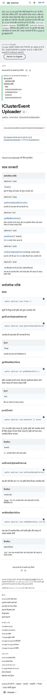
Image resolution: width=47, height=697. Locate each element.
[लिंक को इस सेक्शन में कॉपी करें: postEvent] (15, 410)
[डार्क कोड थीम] (43, 298)
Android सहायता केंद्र (8, 658)
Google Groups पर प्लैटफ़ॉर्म (11, 641)
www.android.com (8, 665)
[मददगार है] (26, 70)
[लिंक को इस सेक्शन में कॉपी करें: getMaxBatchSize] (22, 362)
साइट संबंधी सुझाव (9, 687)
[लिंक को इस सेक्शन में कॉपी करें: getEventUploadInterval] (28, 317)
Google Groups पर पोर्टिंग (10, 648)
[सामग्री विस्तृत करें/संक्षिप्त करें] (28, 75)
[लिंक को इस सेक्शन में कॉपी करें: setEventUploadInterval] (28, 463)
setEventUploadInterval (14, 252)
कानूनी (25, 684)
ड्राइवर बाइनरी (6, 617)
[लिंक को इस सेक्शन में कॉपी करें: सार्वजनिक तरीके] (23, 285)
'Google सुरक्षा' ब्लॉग (8, 637)
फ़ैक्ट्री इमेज (5, 613)
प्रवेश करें (41, 3)
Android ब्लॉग (6, 634)
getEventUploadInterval (14, 203)
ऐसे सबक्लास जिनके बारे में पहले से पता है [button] (22, 139)
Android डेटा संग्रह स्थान (9, 599)
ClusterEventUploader (12, 140)
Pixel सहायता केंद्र (7, 661)
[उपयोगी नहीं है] (30, 70)
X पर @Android (7, 626)
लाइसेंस (32, 684)
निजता (40, 684)
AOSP (4, 66)
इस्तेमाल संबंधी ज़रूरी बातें (9, 603)
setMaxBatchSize (11, 268)
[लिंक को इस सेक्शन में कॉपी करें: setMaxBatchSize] (22, 512)
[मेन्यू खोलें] (3, 2)
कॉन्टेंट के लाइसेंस (30, 580)
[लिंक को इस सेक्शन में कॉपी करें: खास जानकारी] (20, 167)
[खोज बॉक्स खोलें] (30, 2)
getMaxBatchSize (11, 218)
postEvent (8, 236)
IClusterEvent (34, 140)
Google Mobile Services (10, 668)
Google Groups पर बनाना (10, 645)
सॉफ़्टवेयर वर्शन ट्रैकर (8, 676)
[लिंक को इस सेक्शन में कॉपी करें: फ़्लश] (9, 292)
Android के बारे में (8, 684)
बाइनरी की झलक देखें (8, 610)
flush (6, 187)
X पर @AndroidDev (8, 630)
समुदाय (18, 684)
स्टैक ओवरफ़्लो (6, 672)
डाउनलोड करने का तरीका (9, 606)
